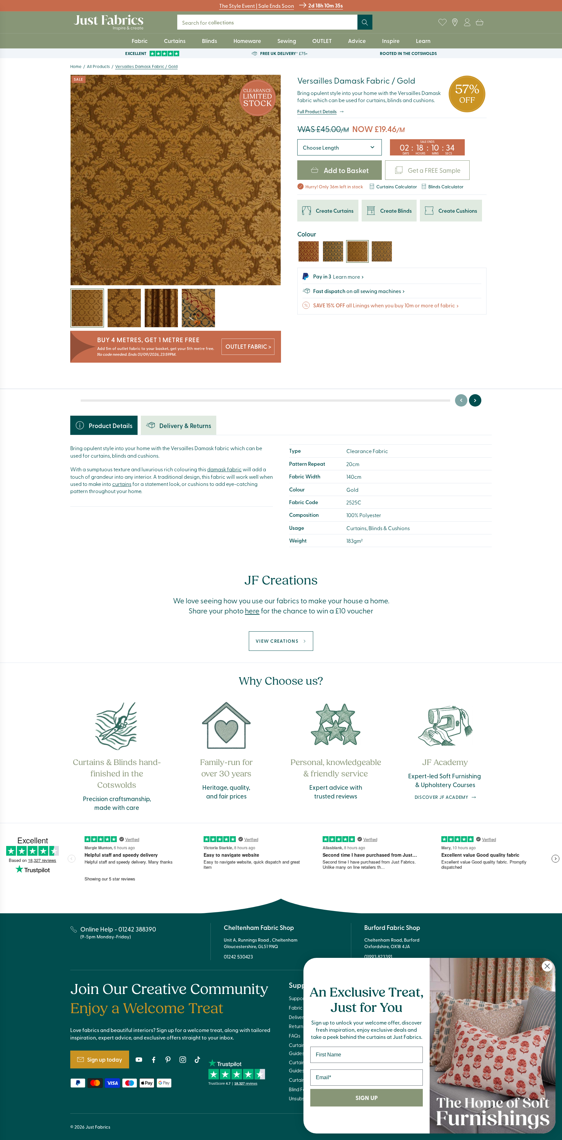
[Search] (364, 22)
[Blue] (333, 251)
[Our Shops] (455, 22)
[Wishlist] (442, 22)
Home (76, 66)
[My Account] (467, 22)
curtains (121, 483)
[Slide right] (475, 400)
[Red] (308, 251)
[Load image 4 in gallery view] (198, 308)
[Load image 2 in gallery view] (124, 308)
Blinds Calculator (445, 186)
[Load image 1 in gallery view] (87, 308)
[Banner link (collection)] (175, 347)
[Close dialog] (547, 966)
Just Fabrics (98, 1127)
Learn (423, 41)
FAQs (295, 1035)
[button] (479, 22)
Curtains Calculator (396, 186)
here (252, 610)
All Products (98, 66)
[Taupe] (381, 251)
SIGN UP (366, 1097)
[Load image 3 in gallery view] (161, 308)
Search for (208, 22)
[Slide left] (461, 400)
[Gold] (357, 251)
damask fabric (224, 469)
